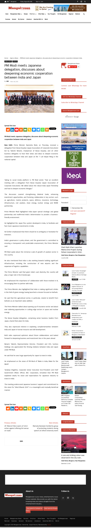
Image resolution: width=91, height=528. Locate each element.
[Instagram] (81, 1)
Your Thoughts (51, 14)
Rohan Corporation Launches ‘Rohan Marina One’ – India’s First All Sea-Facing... (80, 401)
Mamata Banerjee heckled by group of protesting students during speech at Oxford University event (45, 428)
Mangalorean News (15, 14)
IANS (7, 81)
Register (73, 214)
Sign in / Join (39, 2)
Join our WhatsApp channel (72, 97)
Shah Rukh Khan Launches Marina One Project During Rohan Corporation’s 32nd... (71, 250)
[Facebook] (77, 1)
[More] (47, 130)
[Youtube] (17, 130)
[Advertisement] (45, 38)
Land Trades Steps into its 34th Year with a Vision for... (80, 363)
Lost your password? (77, 211)
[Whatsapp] (43, 130)
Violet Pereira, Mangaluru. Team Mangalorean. (73, 255)
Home (6, 14)
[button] (84, 14)
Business (7, 19)
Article (63, 244)
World (46, 19)
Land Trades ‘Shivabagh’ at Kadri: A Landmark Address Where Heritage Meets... (79, 274)
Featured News (68, 265)
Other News (41, 14)
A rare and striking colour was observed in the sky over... (72, 457)
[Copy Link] (30, 130)
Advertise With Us (38, 19)
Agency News (14, 58)
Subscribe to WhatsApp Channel (72, 102)
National (77, 14)
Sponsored (66, 381)
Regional (71, 14)
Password (64, 203)
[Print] (21, 130)
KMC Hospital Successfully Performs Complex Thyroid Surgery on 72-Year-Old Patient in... (67, 401)
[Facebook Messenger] (34, 130)
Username (65, 197)
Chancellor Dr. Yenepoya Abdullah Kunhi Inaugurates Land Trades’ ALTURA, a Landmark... (79, 318)
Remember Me (77, 208)
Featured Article (68, 222)
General (14, 19)
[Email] (25, 130)
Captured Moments (69, 430)
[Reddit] (8, 130)
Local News (74, 279)
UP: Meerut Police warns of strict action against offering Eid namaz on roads (16, 428)
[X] (85, 1)
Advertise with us (68, 80)
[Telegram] (38, 130)
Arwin (49, 525)
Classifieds (74, 308)
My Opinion (21, 19)
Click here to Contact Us (34, 508)
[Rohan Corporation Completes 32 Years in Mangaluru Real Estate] (65, 333)
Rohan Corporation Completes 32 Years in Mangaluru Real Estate (78, 333)
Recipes (26, 14)
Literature (29, 19)
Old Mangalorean (62, 14)
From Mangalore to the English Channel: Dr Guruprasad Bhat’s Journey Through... (79, 288)
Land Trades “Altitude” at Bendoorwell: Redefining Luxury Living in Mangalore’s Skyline (79, 303)
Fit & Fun (32, 14)
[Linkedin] (12, 130)
